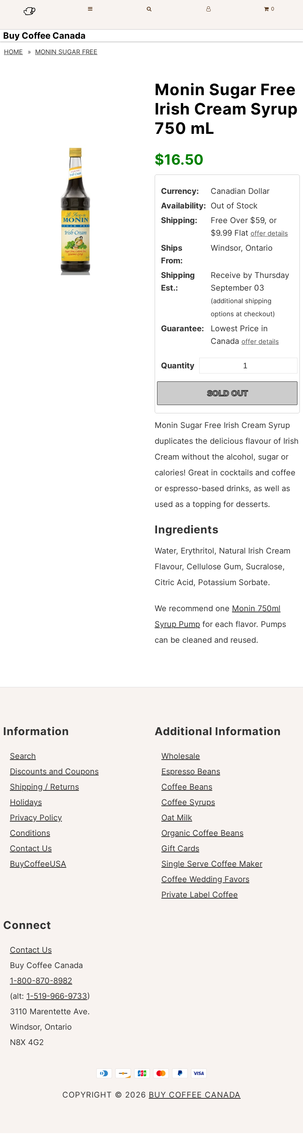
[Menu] (90, 9)
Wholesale (180, 756)
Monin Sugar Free (66, 52)
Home (13, 52)
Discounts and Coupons (54, 771)
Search (23, 756)
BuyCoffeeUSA (38, 864)
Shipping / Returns (44, 787)
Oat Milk (176, 817)
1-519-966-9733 (56, 996)
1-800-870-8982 (41, 980)
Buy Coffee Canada (44, 35)
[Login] (208, 9)
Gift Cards (180, 848)
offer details (269, 233)
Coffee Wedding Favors (205, 879)
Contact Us (31, 848)
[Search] (149, 9)
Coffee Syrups (188, 802)
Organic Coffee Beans (202, 833)
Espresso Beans (190, 771)
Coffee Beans (186, 787)
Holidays (26, 802)
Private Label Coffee (199, 894)
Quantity (178, 365)
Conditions (30, 833)
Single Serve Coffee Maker (211, 864)
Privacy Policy (36, 817)
